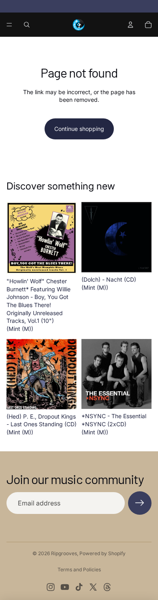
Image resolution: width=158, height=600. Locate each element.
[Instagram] (51, 587)
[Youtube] (65, 587)
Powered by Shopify (102, 553)
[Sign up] (140, 503)
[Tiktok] (79, 587)
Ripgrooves (64, 553)
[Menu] (9, 24)
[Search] (27, 25)
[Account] (130, 25)
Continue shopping (79, 128)
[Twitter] (93, 587)
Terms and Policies (79, 569)
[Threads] (107, 587)
